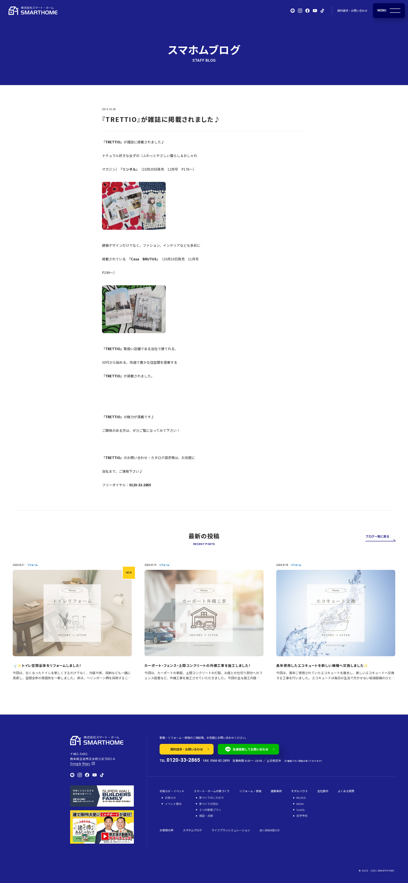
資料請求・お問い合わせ (352, 11)
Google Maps (80, 763)
